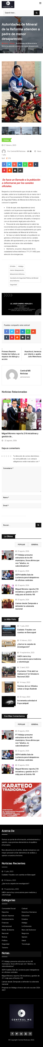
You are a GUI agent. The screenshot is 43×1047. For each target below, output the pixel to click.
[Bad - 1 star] (2, 456)
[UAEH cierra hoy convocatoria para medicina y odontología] (9, 657)
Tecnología (26, 944)
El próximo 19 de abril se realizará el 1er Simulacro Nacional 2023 (28, 674)
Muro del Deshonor (29, 930)
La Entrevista (26, 926)
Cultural (24, 909)
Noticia (4, 937)
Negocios (25, 933)
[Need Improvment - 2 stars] (4, 456)
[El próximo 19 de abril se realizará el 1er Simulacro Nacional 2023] (9, 672)
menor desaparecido (17, 270)
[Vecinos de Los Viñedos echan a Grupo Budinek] (9, 687)
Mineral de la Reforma (17, 274)
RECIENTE (8, 544)
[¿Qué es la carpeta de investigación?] (9, 643)
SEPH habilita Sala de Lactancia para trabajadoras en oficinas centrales (27, 577)
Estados (25, 919)
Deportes (5, 912)
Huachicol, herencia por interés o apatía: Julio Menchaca (32, 354)
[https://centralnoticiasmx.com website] (28, 151)
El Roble (12, 266)
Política (4, 940)
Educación (25, 916)
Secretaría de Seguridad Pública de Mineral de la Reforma (24, 279)
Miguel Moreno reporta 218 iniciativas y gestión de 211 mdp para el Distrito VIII (26, 592)
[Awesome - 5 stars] (11, 456)
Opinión (24, 937)
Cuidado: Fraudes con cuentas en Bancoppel (18, 875)
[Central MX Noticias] (30, 151)
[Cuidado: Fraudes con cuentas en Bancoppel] (9, 630)
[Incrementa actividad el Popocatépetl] (9, 701)
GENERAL (34, 544)
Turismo (5, 948)
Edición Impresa (8, 916)
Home (5, 43)
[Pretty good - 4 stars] (8, 456)
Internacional (7, 926)
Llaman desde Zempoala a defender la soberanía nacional (26, 606)
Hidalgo (12, 43)
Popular (21, 544)
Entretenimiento (8, 919)
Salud (24, 940)
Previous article (8, 349)
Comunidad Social (8, 909)
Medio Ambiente (8, 930)
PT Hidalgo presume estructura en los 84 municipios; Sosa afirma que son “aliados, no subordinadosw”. (27, 560)
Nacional (5, 933)
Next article (36, 349)
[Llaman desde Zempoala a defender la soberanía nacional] (8, 603)
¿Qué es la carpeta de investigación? (15, 884)
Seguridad (13, 285)
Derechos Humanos (29, 912)
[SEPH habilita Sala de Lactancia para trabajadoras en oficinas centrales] (8, 575)
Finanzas (5, 923)
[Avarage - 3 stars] (6, 456)
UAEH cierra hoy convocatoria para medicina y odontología (29, 659)
